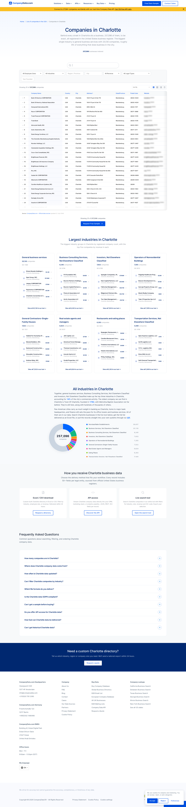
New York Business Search (140, 704)
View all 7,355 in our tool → (149, 308)
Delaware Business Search (140, 690)
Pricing (112, 3)
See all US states (136, 707)
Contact (65, 697)
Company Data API (99, 707)
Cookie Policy (67, 715)
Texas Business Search (139, 693)
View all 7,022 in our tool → (37, 369)
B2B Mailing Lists (98, 704)
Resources (88, 3)
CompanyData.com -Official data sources (38, 213)
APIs (76, 3)
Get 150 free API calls (123, 9)
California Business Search (140, 686)
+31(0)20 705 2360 (26, 696)
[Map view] (164, 87)
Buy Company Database (101, 686)
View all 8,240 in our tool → (74, 308)
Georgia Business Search (139, 697)
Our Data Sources (68, 704)
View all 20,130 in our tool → (37, 308)
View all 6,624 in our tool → (74, 369)
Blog (63, 693)
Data (68, 3)
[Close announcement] (183, 9)
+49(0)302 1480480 (27, 716)
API (128, 418)
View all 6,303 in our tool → (112, 369)
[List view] (161, 87)
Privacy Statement (69, 711)
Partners (65, 707)
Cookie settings (106, 800)
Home (22, 21)
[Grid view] (157, 87)
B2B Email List (97, 693)
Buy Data (100, 3)
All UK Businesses (98, 700)
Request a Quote (98, 711)
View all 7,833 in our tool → (112, 308)
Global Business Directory (101, 690)
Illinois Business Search (139, 700)
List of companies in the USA (36, 21)
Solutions (57, 3)
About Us (65, 686)
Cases (64, 700)
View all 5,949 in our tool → (149, 369)
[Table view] (153, 87)
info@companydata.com (28, 693)
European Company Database (103, 697)
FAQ (63, 690)
